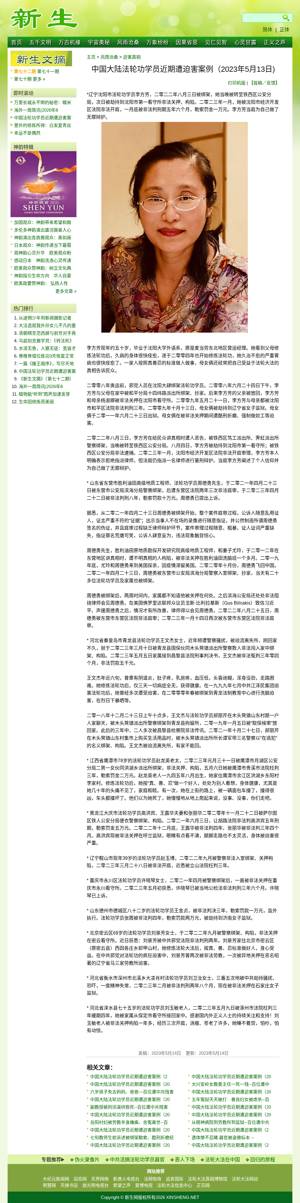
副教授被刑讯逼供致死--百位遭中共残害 (129, 1107)
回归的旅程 (262, 1160)
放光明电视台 (95, 1185)
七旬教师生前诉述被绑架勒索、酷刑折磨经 (132, 1137)
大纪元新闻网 (56, 1178)
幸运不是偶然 (27, 132)
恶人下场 (185, 1160)
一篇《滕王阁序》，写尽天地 (46, 363)
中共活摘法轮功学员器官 (137, 1160)
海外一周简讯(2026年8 (36, 110)
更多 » (39, 78)
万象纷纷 (157, 42)
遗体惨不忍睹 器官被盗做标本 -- (223, 1137)
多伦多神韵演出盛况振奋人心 (42, 229)
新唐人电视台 (126, 1178)
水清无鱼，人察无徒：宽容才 (47, 348)
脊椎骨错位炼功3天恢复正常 (46, 355)
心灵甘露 (245, 42)
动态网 (80, 1178)
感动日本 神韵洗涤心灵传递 (42, 260)
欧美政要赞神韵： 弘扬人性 (41, 283)
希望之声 (122, 1185)
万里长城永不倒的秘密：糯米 (42, 102)
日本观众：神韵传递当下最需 (42, 245)
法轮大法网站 (245, 1178)
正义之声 (275, 42)
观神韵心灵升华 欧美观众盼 (42, 252)
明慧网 (49, 1185)
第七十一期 (48, 71)
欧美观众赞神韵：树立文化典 (42, 268)
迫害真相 (132, 57)
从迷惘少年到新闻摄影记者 (45, 317)
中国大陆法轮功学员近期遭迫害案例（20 (130, 1084)
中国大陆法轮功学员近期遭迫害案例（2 (128, 1076)
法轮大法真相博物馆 (207, 1178)
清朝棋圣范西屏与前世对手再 (47, 333)
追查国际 (174, 1178)
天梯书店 (69, 1185)
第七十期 (23, 78)
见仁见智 (216, 42)
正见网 (203, 1185)
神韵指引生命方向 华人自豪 (42, 275)
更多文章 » (65, 291)
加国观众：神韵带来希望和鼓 (42, 222)
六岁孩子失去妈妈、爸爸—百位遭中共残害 (132, 1091)
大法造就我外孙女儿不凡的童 (47, 325)
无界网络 (100, 1178)
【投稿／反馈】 (264, 82)
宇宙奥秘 (99, 42)
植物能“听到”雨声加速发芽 (44, 394)
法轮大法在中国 (222, 1160)
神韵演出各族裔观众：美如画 (42, 237)
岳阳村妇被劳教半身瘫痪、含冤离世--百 (129, 1122)
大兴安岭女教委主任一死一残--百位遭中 (230, 1084)
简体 (267, 30)
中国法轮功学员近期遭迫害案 (42, 117)
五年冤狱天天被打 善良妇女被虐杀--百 (230, 1099)
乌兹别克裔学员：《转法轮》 (46, 340)
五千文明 (40, 42)
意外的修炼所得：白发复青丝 (42, 125)
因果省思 (187, 42)
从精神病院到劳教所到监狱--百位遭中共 (230, 1122)
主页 (91, 57)
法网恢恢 (152, 1178)
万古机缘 (70, 42)
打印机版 (237, 82)
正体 (284, 30)
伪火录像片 (87, 1160)
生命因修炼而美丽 (36, 401)
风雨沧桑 (128, 42)
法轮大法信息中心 (174, 1185)
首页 (16, 42)
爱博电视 (144, 1185)
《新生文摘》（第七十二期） (46, 378)
